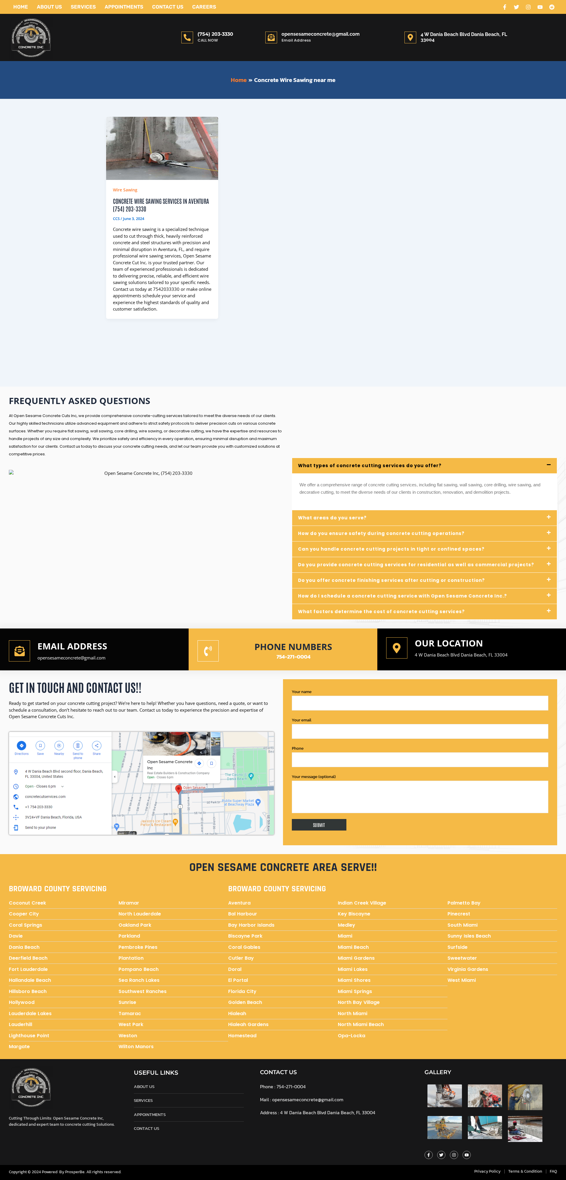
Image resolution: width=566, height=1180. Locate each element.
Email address (72, 646)
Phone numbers (293, 647)
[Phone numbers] (208, 651)
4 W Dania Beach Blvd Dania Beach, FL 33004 (461, 655)
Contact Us (167, 7)
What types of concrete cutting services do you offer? (370, 465)
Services (83, 7)
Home (20, 7)
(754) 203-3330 (215, 34)
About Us (49, 7)
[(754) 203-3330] (187, 37)
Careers (204, 7)
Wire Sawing (125, 190)
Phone (298, 748)
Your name (302, 692)
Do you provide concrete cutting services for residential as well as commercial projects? (416, 565)
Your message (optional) (314, 776)
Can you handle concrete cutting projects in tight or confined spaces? (391, 549)
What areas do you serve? (332, 518)
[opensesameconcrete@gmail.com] (271, 37)
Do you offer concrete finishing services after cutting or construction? (391, 580)
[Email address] (19, 651)
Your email (301, 720)
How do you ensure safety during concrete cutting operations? (381, 533)
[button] (424, 465)
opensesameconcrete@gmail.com (321, 34)
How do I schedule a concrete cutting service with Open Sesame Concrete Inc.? (402, 596)
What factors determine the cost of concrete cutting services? (381, 611)
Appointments (124, 7)
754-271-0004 (293, 657)
